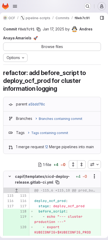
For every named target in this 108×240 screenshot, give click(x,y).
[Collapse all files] (81, 164)
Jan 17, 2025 (53, 29)
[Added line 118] (22, 211)
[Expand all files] (73, 164)
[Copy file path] (57, 182)
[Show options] (94, 176)
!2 (46, 147)
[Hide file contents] (10, 176)
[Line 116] (9, 201)
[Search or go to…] (87, 6)
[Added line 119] (22, 216)
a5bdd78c (36, 104)
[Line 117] (9, 206)
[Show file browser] (102, 18)
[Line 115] (9, 195)
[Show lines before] (16, 190)
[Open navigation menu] (15, 6)
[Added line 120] (22, 227)
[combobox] (94, 164)
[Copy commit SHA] (38, 29)
